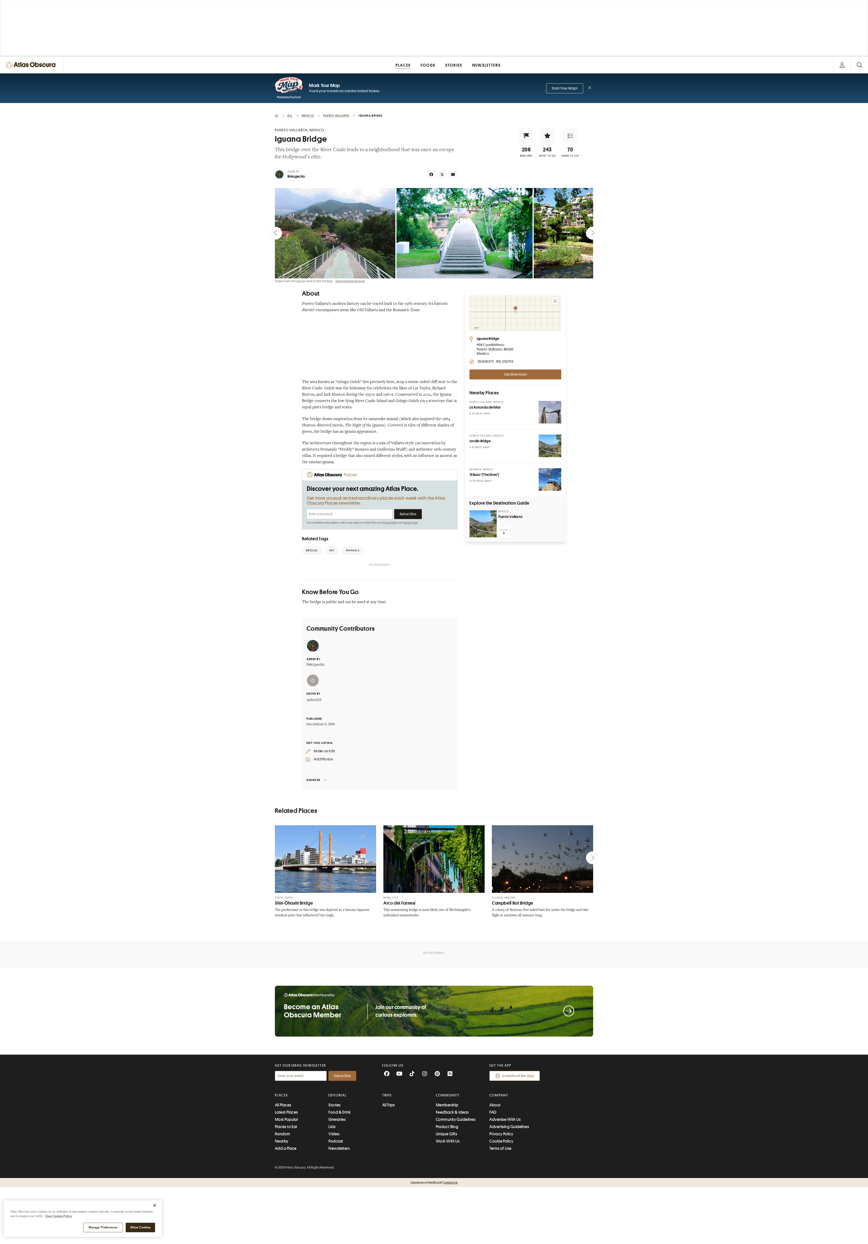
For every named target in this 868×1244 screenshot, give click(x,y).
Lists (331, 1127)
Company (498, 1095)
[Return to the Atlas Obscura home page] (31, 64)
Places (281, 1095)
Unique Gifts (446, 1134)
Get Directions (515, 374)
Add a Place (286, 1148)
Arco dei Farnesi (399, 903)
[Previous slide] (275, 233)
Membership (447, 1105)
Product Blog (447, 1127)
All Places (283, 1105)
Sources (313, 779)
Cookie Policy (501, 1141)
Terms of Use (410, 522)
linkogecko (296, 176)
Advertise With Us (505, 1119)
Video (334, 1134)
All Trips (388, 1105)
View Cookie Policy (58, 1216)
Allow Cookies (140, 1227)
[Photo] (550, 412)
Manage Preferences (103, 1227)
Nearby (281, 1141)
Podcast (335, 1141)
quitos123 (314, 700)
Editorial (337, 1095)
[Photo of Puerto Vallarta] (483, 523)
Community (448, 1095)
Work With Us (448, 1141)
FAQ (492, 1112)
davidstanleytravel (350, 281)
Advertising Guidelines (509, 1127)
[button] (526, 136)
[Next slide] (592, 233)
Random (282, 1134)
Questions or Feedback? (434, 1182)
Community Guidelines (455, 1119)
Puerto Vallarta (510, 517)
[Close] (155, 1205)
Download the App (518, 1076)
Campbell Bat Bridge (512, 903)
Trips (387, 1095)
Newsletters (339, 1148)
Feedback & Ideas (452, 1112)
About (494, 1105)
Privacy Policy (390, 522)
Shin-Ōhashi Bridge (294, 903)
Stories (334, 1105)
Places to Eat (286, 1127)
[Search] (859, 64)
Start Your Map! (565, 88)
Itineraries (337, 1119)
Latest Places (286, 1112)
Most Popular (286, 1119)
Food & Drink (339, 1112)
